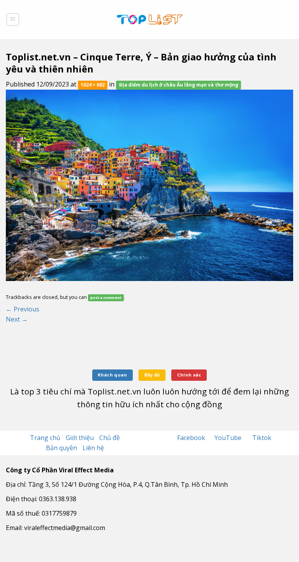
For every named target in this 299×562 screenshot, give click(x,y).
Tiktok (261, 437)
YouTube (229, 437)
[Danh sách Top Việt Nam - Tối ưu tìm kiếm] (150, 19)
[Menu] (13, 19)
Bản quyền (61, 448)
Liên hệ (93, 448)
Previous (22, 309)
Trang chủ (45, 437)
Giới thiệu (80, 437)
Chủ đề (109, 437)
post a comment (105, 297)
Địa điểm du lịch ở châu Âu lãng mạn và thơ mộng (178, 84)
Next (17, 319)
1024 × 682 (93, 84)
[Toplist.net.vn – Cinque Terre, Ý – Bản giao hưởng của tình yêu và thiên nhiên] (149, 184)
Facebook (192, 437)
